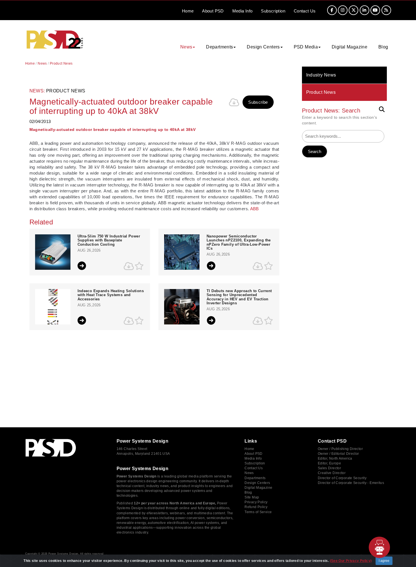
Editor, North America (335, 458)
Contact (305, 11)
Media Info (253, 458)
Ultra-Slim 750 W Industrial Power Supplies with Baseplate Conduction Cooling (109, 240)
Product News (321, 92)
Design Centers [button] (263, 46)
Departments (255, 478)
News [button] (186, 46)
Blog (383, 46)
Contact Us (254, 468)
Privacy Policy (256, 502)
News (42, 63)
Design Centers (257, 483)
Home (188, 11)
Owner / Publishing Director (340, 449)
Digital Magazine (349, 46)
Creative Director (332, 473)
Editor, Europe (329, 463)
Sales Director (329, 468)
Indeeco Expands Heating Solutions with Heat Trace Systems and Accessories (111, 295)
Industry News (321, 75)
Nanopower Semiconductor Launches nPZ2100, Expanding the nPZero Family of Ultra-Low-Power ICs (239, 242)
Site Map (252, 497)
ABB (254, 208)
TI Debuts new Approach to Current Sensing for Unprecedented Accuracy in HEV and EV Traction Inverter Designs (239, 297)
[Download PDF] (234, 102)
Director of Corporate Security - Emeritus (351, 483)
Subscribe (258, 102)
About (213, 11)
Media (242, 11)
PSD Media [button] (306, 46)
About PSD (253, 454)
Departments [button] (219, 46)
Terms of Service (258, 512)
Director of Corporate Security (342, 478)
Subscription (273, 11)
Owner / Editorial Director (338, 454)
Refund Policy (256, 507)
